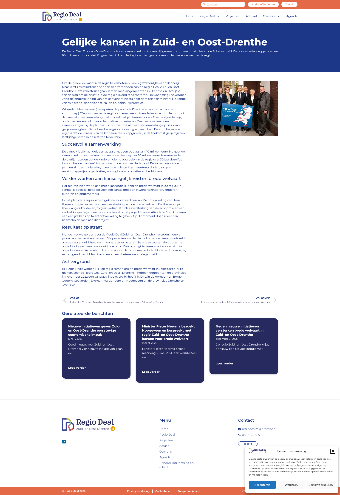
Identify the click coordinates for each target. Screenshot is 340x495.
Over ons (269, 16)
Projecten (233, 16)
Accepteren (262, 485)
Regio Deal (207, 16)
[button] (333, 451)
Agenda (292, 16)
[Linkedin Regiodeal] (64, 442)
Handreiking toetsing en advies (176, 465)
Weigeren (291, 485)
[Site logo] (62, 16)
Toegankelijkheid (189, 491)
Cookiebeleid (163, 491)
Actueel (251, 16)
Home (189, 16)
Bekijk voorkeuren (320, 485)
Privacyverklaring (138, 491)
